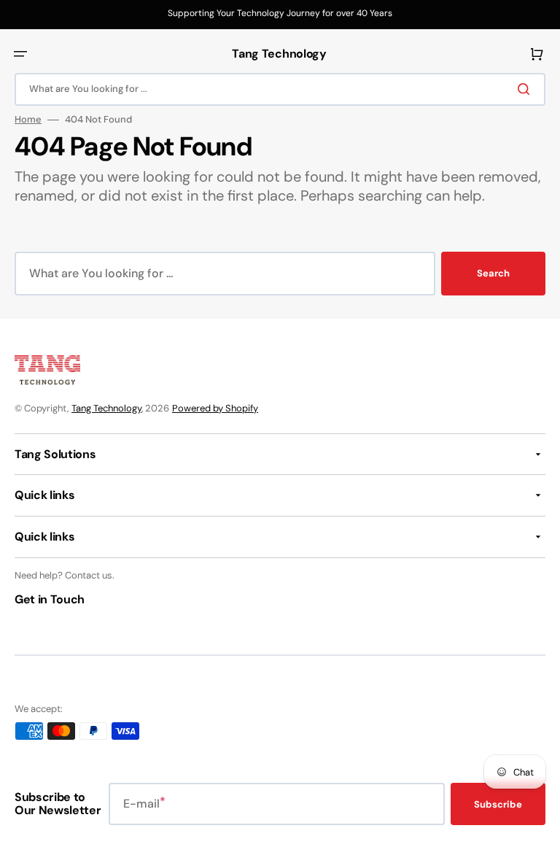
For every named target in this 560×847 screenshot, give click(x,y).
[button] (20, 54)
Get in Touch (50, 599)
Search (493, 273)
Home (28, 119)
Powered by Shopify (215, 408)
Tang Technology (106, 408)
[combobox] (280, 89)
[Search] (526, 89)
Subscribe (498, 804)
